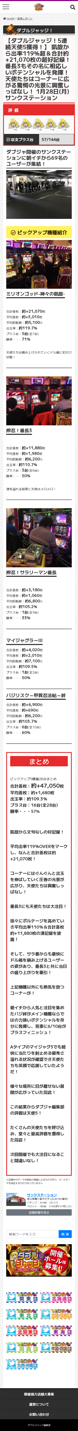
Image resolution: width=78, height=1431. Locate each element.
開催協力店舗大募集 (39, 1394)
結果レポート (24, 18)
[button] (73, 7)
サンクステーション (42, 1194)
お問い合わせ (39, 1414)
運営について (39, 1404)
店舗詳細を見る (39, 1212)
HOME (10, 18)
